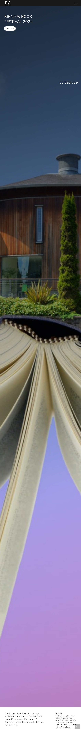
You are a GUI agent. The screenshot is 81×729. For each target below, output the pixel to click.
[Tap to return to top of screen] (77, 726)
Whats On (10, 28)
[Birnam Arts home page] (8, 5)
